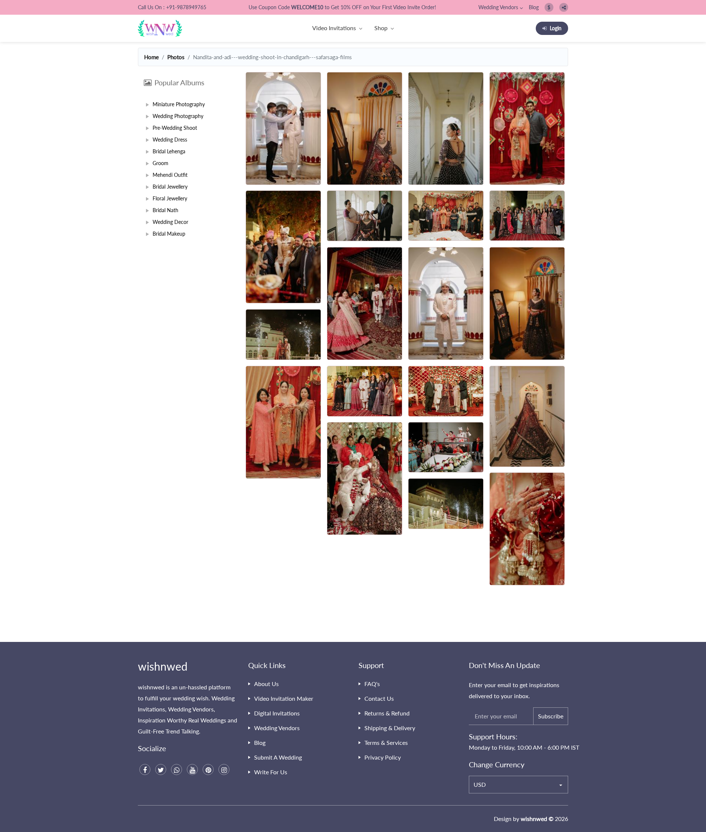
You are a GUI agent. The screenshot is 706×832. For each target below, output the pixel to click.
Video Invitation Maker (283, 698)
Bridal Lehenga (169, 151)
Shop (381, 27)
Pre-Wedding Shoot (175, 128)
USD (480, 784)
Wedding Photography (178, 116)
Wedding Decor (170, 222)
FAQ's (372, 683)
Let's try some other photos (405, 616)
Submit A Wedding (278, 757)
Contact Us (379, 698)
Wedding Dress (170, 139)
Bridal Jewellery (170, 186)
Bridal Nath (165, 210)
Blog (534, 7)
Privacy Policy (382, 757)
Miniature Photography (179, 104)
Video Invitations (334, 27)
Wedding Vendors (498, 7)
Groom (160, 163)
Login (555, 28)
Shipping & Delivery (389, 727)
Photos (176, 57)
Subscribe (550, 716)
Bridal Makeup (169, 234)
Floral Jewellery (170, 198)
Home (151, 57)
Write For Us (270, 771)
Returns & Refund (387, 713)
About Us (266, 683)
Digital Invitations (277, 713)
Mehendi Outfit (170, 175)
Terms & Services (386, 742)
